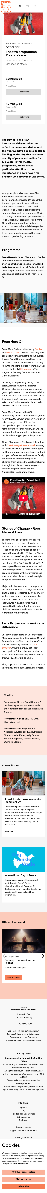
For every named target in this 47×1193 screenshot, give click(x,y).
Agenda (23, 1108)
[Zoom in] (5, 321)
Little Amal (25, 369)
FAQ (23, 1111)
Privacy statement (23, 1138)
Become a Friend (29, 1131)
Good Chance (13, 353)
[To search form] (35, 6)
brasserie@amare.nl (32, 1040)
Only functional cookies (23, 1172)
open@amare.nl (30, 1037)
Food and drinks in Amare (23, 1114)
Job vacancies (23, 1117)
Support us (15, 1131)
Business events (23, 1127)
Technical (23, 1120)
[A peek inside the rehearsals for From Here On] (23, 783)
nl (20, 6)
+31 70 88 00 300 (23, 1024)
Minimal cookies (23, 1179)
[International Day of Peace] (23, 859)
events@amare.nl (32, 1034)
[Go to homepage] (4, 5)
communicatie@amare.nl (28, 1031)
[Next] (41, 308)
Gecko (38, 349)
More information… (21, 1164)
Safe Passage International (21, 445)
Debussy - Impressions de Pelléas (20, 961)
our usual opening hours (32, 1090)
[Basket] (27, 6)
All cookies (23, 1186)
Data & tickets (13, 978)
